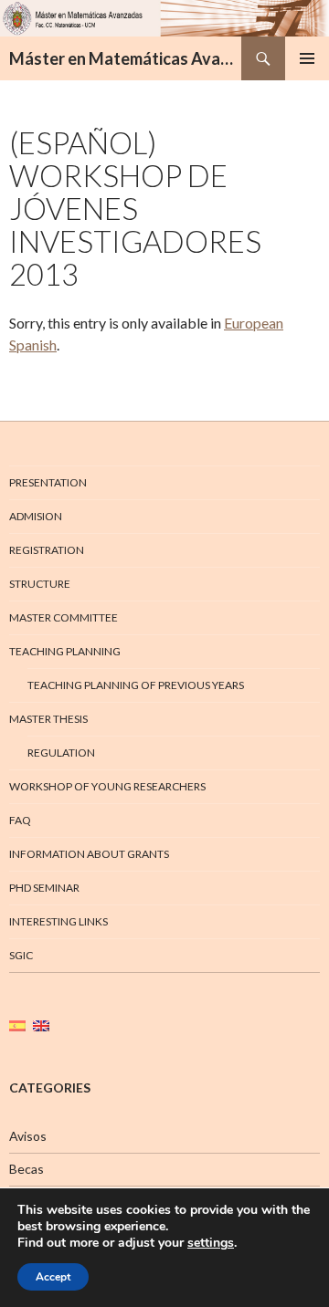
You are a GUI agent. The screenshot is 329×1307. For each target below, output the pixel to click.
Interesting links (58, 921)
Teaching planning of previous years (135, 685)
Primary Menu (307, 58)
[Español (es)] (17, 1024)
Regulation (61, 752)
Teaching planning (65, 651)
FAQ (20, 820)
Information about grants (89, 854)
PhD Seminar (44, 887)
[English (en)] (41, 1024)
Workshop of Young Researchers (107, 786)
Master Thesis (48, 719)
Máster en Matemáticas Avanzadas (125, 58)
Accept (53, 1277)
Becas (26, 1168)
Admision (35, 516)
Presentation (48, 482)
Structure (39, 584)
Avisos (28, 1136)
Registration (46, 550)
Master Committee (63, 617)
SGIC (21, 955)
